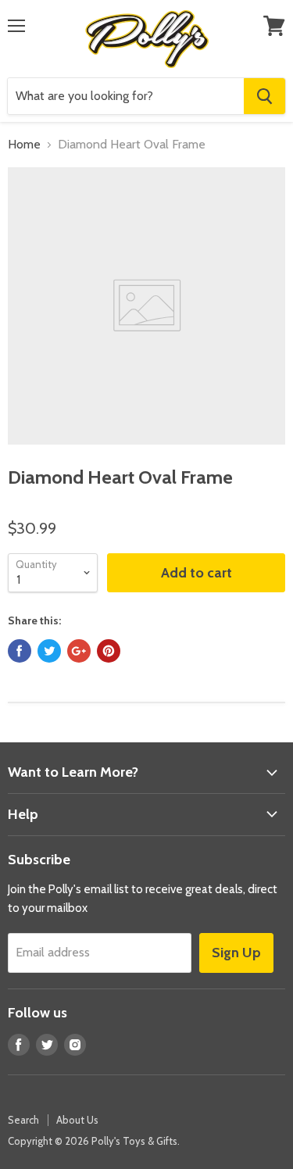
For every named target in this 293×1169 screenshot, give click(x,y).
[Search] (264, 96)
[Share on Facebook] (19, 651)
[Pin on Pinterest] (108, 651)
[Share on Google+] (79, 651)
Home (24, 145)
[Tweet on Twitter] (49, 651)
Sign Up (236, 952)
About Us (77, 1120)
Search (23, 1120)
